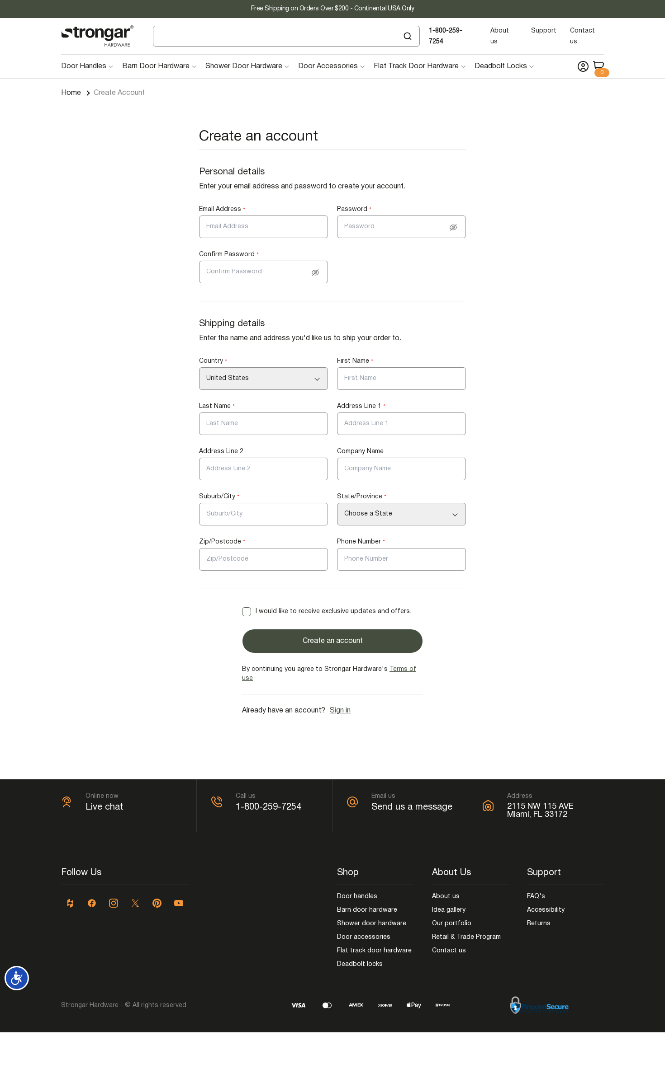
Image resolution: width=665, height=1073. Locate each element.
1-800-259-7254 (268, 807)
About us (446, 897)
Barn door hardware (367, 910)
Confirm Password (229, 255)
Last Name (217, 406)
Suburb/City (219, 497)
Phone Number (361, 542)
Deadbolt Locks (501, 66)
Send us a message (411, 807)
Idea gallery (449, 910)
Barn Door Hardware (156, 66)
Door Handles (83, 66)
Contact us (449, 951)
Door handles (357, 897)
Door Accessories (328, 66)
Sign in (340, 711)
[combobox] (286, 36)
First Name (355, 361)
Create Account (119, 93)
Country (213, 361)
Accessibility (546, 910)
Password (354, 209)
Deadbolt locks (360, 964)
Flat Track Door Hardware (416, 66)
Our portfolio (451, 924)
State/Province (361, 497)
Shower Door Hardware (243, 66)
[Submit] (408, 36)
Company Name (360, 452)
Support (543, 31)
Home (71, 93)
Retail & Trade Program (466, 937)
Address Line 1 (361, 406)
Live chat (105, 807)
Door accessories (363, 937)
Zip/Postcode (222, 542)
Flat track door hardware (374, 951)
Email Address (222, 209)
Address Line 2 (221, 452)
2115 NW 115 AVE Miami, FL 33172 (540, 811)
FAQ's (536, 897)
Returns (539, 924)
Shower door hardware (371, 924)
